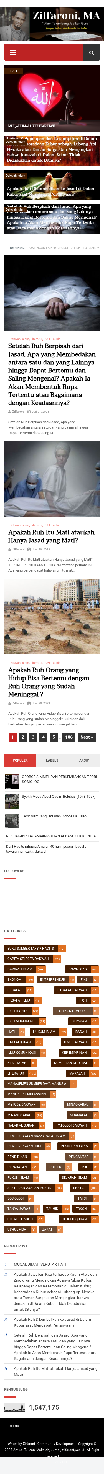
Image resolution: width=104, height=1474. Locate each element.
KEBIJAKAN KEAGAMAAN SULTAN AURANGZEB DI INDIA (51, 836)
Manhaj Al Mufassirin (26, 1094)
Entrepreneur (52, 980)
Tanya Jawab (18, 1209)
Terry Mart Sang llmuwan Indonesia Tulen (54, 816)
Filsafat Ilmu (18, 1000)
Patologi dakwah (72, 1125)
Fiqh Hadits (17, 1011)
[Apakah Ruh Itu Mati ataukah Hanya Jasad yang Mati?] (52, 479)
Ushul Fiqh (16, 1230)
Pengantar (78, 1157)
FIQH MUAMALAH (20, 1021)
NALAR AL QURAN (21, 1125)
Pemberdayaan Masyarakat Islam (36, 1136)
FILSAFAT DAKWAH (72, 990)
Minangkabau (19, 1115)
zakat (47, 1230)
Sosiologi (15, 1198)
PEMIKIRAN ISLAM (74, 1146)
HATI (11, 1032)
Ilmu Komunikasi (21, 1053)
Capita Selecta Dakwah (28, 959)
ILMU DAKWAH (75, 1042)
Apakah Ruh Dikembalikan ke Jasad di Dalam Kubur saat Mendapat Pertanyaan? (51, 191)
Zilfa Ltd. (61, 1462)
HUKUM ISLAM (44, 1032)
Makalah (77, 1073)
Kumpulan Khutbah (71, 1063)
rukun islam (18, 1178)
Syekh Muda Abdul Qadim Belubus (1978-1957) (59, 796)
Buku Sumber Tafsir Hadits (30, 948)
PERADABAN (17, 1167)
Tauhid (52, 1209)
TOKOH (81, 1209)
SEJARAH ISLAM (74, 1178)
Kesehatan (17, 1063)
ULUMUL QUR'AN (74, 1219)
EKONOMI (14, 980)
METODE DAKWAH (21, 1105)
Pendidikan (17, 1157)
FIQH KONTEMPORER (72, 1011)
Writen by (15, 1444)
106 (69, 737)
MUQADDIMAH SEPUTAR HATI (31, 126)
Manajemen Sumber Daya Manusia (36, 1084)
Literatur (15, 1073)
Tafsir (83, 1198)
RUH (85, 1167)
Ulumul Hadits (20, 1219)
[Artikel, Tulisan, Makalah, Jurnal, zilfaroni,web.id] (52, 24)
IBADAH (81, 1032)
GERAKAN (79, 1021)
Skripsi (79, 1188)
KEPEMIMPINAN (74, 1053)
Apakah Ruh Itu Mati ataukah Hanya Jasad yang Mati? (51, 536)
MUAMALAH (79, 1115)
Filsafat (14, 990)
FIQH (83, 1000)
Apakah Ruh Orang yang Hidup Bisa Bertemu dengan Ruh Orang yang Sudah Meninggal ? (48, 682)
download (78, 969)
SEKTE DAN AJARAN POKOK (29, 1188)
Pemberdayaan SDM (24, 1146)
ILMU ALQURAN (19, 1042)
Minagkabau (77, 1105)
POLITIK (55, 1167)
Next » (86, 737)
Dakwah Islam (19, 969)
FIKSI (84, 980)
